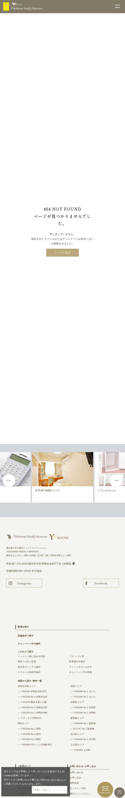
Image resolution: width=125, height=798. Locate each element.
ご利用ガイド (24, 766)
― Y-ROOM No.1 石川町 (83, 739)
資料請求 (74, 783)
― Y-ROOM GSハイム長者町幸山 (35, 744)
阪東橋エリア (77, 718)
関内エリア (23, 723)
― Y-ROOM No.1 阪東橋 (83, 723)
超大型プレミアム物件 (29, 667)
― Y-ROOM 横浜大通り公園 (32, 702)
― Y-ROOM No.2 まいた (83, 696)
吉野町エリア (77, 702)
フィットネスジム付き (80, 667)
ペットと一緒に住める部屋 (31, 656)
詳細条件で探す (26, 635)
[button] (116, 480)
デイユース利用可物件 (29, 672)
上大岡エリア (77, 744)
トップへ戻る (62, 252)
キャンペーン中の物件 (29, 643)
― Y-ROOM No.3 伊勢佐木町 (33, 712)
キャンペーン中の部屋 (80, 672)
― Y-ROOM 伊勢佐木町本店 (32, 691)
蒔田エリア (76, 686)
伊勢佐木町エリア (27, 686)
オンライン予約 (78, 788)
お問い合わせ (76, 772)
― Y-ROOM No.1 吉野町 (83, 707)
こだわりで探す (26, 651)
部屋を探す (23, 626)
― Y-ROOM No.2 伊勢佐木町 (33, 707)
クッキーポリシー (56, 779)
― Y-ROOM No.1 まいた (83, 691)
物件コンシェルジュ (80, 793)
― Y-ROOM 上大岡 (80, 750)
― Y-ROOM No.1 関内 (29, 728)
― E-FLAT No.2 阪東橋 (82, 728)
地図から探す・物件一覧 (30, 681)
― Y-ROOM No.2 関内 (29, 734)
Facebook (100, 583)
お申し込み (75, 777)
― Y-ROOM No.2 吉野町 (83, 712)
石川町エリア (77, 734)
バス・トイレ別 (76, 656)
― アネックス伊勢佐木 (29, 718)
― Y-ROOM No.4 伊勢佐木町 (33, 696)
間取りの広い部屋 (27, 661)
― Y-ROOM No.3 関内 (29, 739)
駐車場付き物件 (77, 661)
